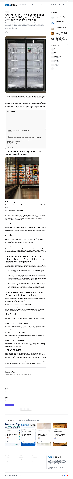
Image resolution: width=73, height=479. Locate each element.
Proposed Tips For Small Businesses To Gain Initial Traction (61, 17)
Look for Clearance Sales (13, 144)
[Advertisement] (25, 120)
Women (55, 52)
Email (6, 392)
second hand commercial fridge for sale (17, 214)
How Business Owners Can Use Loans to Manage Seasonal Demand (61, 28)
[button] (67, 1)
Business (7, 11)
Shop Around (10, 142)
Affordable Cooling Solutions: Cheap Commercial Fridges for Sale (20, 140)
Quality (9, 134)
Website (6, 397)
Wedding (56, 60)
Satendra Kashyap (10, 439)
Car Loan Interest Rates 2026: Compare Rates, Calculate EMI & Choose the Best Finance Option (61, 39)
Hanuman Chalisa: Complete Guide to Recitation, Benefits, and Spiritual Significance (61, 33)
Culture (56, 429)
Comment (7, 376)
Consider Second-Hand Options (14, 141)
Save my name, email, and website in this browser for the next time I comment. (22, 402)
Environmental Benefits (12, 132)
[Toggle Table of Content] (44, 129)
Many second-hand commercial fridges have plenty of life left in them (29, 227)
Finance (24, 429)
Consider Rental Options (12, 146)
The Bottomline (10, 147)
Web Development (58, 68)
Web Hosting (56, 64)
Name (6, 388)
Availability (10, 135)
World (55, 48)
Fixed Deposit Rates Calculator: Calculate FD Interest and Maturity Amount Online (61, 23)
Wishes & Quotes (57, 56)
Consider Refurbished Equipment (14, 143)
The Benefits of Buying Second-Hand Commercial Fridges (18, 130)
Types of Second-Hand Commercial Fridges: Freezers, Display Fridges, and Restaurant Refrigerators (24, 138)
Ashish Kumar (25, 439)
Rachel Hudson (11, 31)
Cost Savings (10, 131)
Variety (9, 136)
